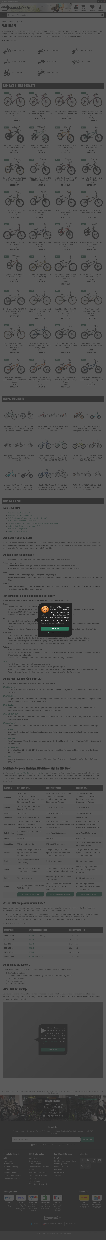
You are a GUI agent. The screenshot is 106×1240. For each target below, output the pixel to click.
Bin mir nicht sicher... (55, 633)
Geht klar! (55, 628)
